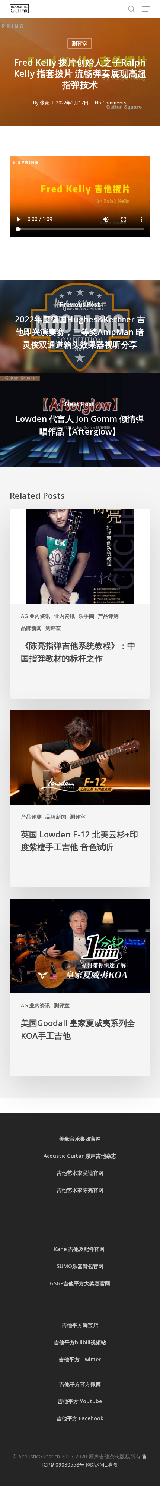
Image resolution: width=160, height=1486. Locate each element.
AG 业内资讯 (35, 616)
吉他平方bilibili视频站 (80, 1342)
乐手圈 (86, 616)
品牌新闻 (31, 627)
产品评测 (108, 616)
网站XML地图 (102, 1464)
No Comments (111, 102)
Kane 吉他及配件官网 (80, 1249)
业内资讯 (64, 616)
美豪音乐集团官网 (80, 1138)
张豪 (44, 102)
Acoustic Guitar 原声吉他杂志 (80, 1155)
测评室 (79, 43)
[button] (146, 9)
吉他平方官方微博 (80, 1384)
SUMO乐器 (70, 1266)
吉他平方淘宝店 (80, 1325)
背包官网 (93, 1266)
